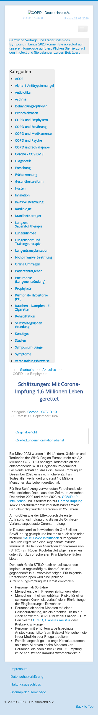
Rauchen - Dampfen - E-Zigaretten (33, 307)
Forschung (23, 168)
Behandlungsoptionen (31, 106)
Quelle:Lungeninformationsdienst (39, 440)
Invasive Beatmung (29, 202)
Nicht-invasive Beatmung (33, 257)
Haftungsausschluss (25, 684)
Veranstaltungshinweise (32, 361)
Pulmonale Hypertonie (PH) (31, 297)
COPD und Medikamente (33, 133)
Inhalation (22, 195)
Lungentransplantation (31, 250)
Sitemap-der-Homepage (28, 691)
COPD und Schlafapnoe (32, 147)
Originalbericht (26, 432)
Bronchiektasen (26, 113)
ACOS (19, 79)
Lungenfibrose (25, 233)
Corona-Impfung (70, 500)
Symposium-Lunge (29, 347)
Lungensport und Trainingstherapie (28, 242)
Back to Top (84, 706)
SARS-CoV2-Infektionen (41, 537)
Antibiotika (23, 92)
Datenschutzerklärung (26, 676)
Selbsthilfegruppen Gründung (28, 325)
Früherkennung (26, 174)
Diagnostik (23, 161)
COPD (37, 619)
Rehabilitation (25, 316)
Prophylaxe (23, 288)
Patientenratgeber (28, 271)
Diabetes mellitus (57, 619)
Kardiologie (23, 209)
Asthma (20, 99)
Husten (20, 188)
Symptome (23, 354)
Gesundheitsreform (29, 181)
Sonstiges (22, 333)
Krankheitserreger (28, 216)
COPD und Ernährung (30, 126)
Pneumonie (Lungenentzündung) (30, 280)
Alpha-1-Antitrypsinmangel (34, 85)
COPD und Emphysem (31, 120)
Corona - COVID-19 (29, 154)
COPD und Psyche (28, 140)
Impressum (19, 668)
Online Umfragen (27, 264)
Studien (20, 340)
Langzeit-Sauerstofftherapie (28, 224)
